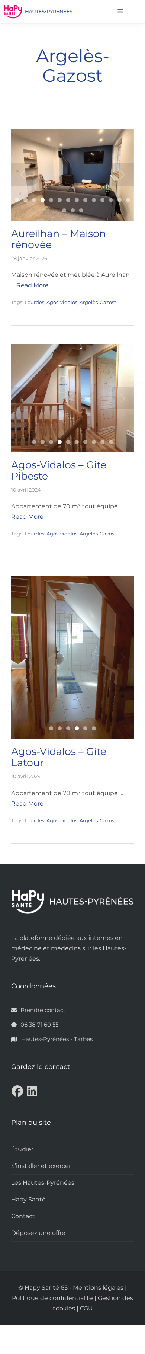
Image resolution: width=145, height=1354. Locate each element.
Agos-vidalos (61, 302)
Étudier (22, 1149)
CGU (86, 1309)
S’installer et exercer (41, 1166)
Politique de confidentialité (52, 1298)
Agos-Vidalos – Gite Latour (58, 757)
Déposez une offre (38, 1233)
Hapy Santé (28, 1200)
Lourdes (34, 302)
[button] (120, 12)
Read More (27, 516)
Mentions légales (98, 1288)
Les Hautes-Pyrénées (42, 1183)
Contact (23, 1216)
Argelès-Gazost (98, 302)
